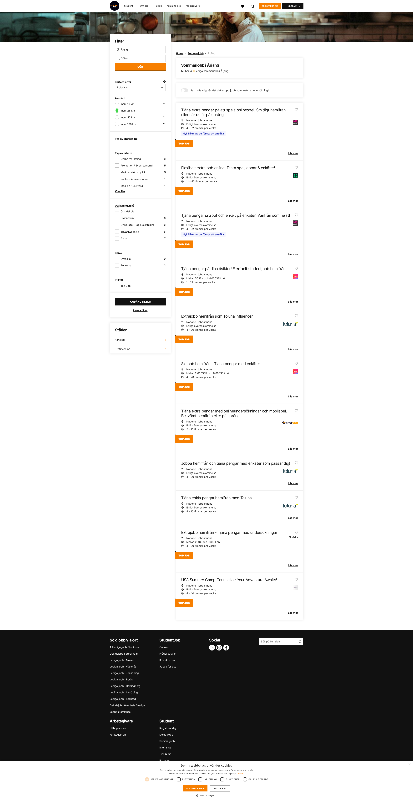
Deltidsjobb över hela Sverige (127, 705)
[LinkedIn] (212, 648)
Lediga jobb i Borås (121, 679)
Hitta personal (118, 728)
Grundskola (127, 211)
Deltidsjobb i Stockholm (124, 653)
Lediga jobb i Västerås (123, 666)
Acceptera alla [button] (195, 788)
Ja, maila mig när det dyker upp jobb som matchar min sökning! (230, 90)
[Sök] (252, 6)
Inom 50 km (128, 117)
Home (179, 53)
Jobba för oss (167, 666)
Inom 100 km (128, 124)
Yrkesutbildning (130, 231)
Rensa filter (140, 310)
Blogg (159, 5)
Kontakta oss (174, 5)
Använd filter (140, 301)
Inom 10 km (127, 104)
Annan (124, 238)
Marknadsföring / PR (133, 172)
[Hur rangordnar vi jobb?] (164, 82)
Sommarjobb (195, 53)
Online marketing (131, 158)
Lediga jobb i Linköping (124, 692)
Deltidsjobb (166, 734)
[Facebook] (226, 648)
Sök (140, 66)
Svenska (126, 258)
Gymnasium (128, 218)
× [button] (409, 764)
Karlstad (120, 339)
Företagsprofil (118, 734)
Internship (165, 747)
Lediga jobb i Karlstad (123, 698)
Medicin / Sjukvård (132, 185)
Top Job (126, 285)
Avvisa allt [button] (220, 788)
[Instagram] (219, 648)
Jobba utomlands (120, 711)
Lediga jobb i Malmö (122, 660)
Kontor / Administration (134, 179)
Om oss (163, 647)
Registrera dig (270, 6)
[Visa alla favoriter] (243, 6)
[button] (206, 795)
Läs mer (240, 773)
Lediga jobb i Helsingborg (125, 686)
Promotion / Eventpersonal (137, 165)
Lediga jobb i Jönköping (124, 673)
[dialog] (206, 781)
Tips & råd (165, 754)
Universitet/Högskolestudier (137, 224)
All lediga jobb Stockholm (125, 647)
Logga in (292, 6)
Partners (164, 760)
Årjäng (212, 53)
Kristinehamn (122, 349)
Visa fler (120, 191)
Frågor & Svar (167, 653)
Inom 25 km (128, 110)
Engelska (126, 265)
